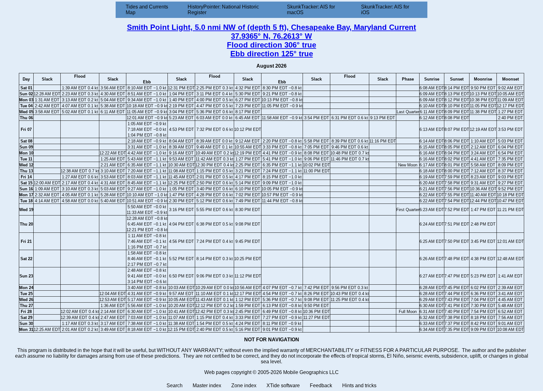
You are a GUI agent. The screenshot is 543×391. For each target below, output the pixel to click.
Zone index (243, 385)
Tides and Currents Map (147, 9)
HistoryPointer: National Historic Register (223, 9)
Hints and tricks (359, 385)
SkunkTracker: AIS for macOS (311, 9)
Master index (207, 385)
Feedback (321, 385)
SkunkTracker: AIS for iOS (385, 9)
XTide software (283, 385)
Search (175, 385)
